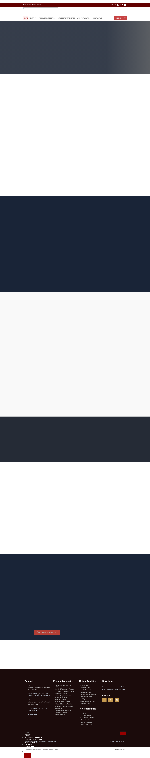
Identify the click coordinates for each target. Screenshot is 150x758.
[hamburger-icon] (123, 733)
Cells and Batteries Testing (63, 704)
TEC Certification (86, 722)
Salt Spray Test (85, 699)
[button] (33, 18)
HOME (26, 18)
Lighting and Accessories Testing (63, 686)
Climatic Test (84, 685)
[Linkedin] (124, 4)
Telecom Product (60, 699)
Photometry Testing (61, 693)
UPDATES (28, 744)
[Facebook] (121, 4)
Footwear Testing (60, 714)
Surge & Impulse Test (87, 701)
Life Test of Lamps (86, 696)
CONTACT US (97, 18)
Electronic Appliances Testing (64, 691)
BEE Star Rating (85, 715)
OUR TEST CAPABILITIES (66, 18)
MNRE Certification (86, 724)
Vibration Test (85, 703)
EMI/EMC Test (84, 687)
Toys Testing (59, 708)
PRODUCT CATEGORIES (47, 18)
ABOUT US (33, 18)
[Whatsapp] (118, 4)
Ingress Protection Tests (88, 694)
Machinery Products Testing (64, 706)
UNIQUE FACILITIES (83, 18)
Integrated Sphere (86, 692)
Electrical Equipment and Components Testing (63, 696)
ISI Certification (85, 720)
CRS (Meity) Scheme (87, 717)
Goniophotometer (86, 690)
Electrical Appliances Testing (64, 689)
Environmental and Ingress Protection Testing (63, 711)
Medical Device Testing (62, 701)
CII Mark (83, 713)
